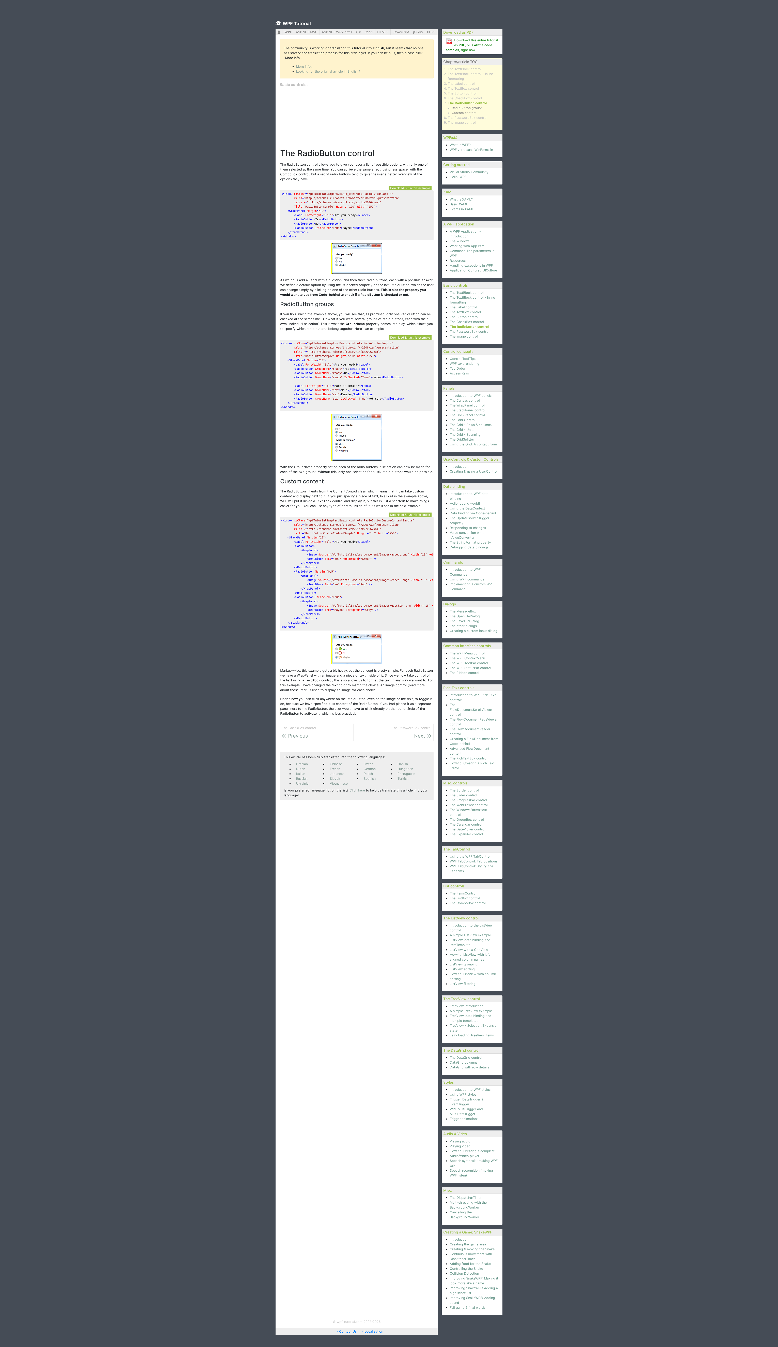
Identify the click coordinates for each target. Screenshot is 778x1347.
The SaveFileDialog (464, 621)
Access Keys (459, 373)
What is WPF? (460, 145)
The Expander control (466, 834)
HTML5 (382, 32)
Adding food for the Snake (470, 1264)
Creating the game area (468, 1244)
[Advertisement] (357, 118)
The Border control (464, 790)
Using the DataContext (467, 508)
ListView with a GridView (469, 950)
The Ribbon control (464, 673)
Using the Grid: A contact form (473, 444)
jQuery (418, 32)
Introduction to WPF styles (470, 1089)
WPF (288, 32)
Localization (373, 1331)
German (370, 769)
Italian (300, 774)
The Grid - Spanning (465, 434)
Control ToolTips (463, 359)
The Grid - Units (462, 430)
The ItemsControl (463, 893)
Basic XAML (459, 204)
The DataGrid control (466, 1057)
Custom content (464, 113)
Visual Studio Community (469, 172)
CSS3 (369, 32)
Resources (458, 260)
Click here (357, 790)
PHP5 (431, 32)
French (335, 769)
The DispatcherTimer (466, 1198)
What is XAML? (461, 199)
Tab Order (457, 368)
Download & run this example (410, 188)
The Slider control (463, 795)
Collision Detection (464, 1273)
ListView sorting (462, 969)
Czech (368, 764)
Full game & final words (467, 1307)
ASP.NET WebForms (337, 32)
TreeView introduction (466, 1006)
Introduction (459, 466)
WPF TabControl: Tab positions (473, 861)
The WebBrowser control (469, 805)
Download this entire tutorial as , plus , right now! (472, 45)
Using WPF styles (463, 1094)
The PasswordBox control (467, 118)
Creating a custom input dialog (473, 631)
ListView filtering (463, 984)
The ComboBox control (468, 903)
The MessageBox (463, 611)
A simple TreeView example (471, 1011)
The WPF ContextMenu (467, 658)
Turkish (403, 778)
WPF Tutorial (297, 23)
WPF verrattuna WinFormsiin (471, 150)
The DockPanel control (467, 415)
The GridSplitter (462, 439)
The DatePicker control (467, 829)
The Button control (462, 93)
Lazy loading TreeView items (472, 1035)
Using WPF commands (467, 579)
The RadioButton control (467, 103)
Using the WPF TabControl (470, 856)
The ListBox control (465, 898)
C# (358, 32)
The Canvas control (465, 400)
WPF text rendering (464, 363)
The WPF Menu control (467, 653)
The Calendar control (466, 824)
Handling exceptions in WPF (471, 265)
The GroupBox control (467, 819)
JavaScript (401, 32)
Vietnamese (339, 783)
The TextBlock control (465, 69)
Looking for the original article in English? (328, 71)
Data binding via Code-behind (473, 513)
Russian (302, 778)
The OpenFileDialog (465, 616)
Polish (368, 774)
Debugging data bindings (469, 547)
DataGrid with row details (469, 1067)
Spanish (370, 778)
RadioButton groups (467, 108)
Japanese (337, 774)
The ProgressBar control (468, 800)
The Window (459, 241)
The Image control (462, 122)
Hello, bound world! (465, 503)
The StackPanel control (467, 410)
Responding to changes (468, 528)
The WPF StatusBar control (470, 668)
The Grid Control (463, 420)
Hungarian (405, 769)
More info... (304, 66)
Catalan (302, 764)
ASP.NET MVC (306, 32)
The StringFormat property (470, 542)
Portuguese (406, 774)
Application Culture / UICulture (473, 270)
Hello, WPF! (458, 177)
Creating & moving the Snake (472, 1249)
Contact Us (348, 1331)
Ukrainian (303, 783)
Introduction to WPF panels (471, 396)
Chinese (336, 764)
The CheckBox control (465, 98)
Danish (403, 764)
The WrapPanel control (467, 405)
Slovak (335, 778)
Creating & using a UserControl (474, 471)
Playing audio (460, 1141)
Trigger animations (464, 1119)
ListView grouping (464, 964)
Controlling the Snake (466, 1269)
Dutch (300, 769)
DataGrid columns (463, 1062)
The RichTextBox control (468, 758)
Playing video (460, 1146)
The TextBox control (463, 88)
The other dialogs (463, 626)
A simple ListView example (470, 935)
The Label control (461, 84)
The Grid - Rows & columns (471, 425)
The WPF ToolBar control (469, 663)
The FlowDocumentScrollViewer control (471, 709)
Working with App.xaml (467, 246)
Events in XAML (462, 209)
